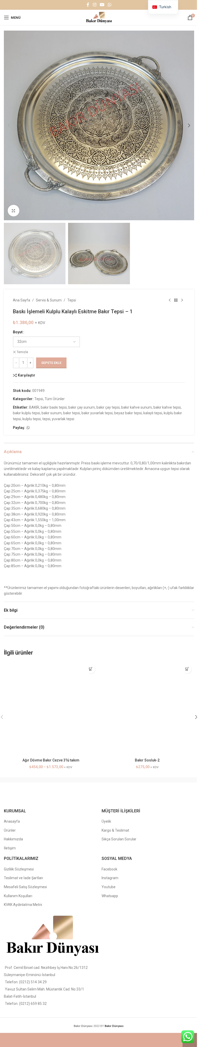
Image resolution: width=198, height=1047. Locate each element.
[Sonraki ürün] (182, 300)
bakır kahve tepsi (167, 407)
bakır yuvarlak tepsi (97, 413)
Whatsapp (110, 896)
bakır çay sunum (81, 407)
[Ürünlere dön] (176, 300)
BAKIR (34, 407)
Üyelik (106, 821)
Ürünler (10, 830)
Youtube (109, 887)
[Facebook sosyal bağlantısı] (88, 5)
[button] (9, 125)
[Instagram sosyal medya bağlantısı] (94, 5)
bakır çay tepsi (108, 407)
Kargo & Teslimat (115, 830)
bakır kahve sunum (136, 407)
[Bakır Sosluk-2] (147, 709)
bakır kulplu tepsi (26, 413)
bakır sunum (52, 413)
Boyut (18, 332)
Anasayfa (12, 821)
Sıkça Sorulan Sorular (119, 839)
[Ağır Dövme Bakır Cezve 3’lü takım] (51, 709)
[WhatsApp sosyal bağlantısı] (109, 5)
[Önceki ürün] (170, 300)
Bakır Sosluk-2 (147, 760)
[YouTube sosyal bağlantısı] (102, 5)
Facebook (109, 869)
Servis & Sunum (49, 300)
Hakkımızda (13, 839)
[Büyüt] (13, 210)
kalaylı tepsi (152, 413)
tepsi (46, 419)
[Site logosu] (99, 17)
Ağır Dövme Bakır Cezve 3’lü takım (50, 760)
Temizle (22, 352)
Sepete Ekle (51, 363)
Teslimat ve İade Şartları (23, 878)
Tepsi (71, 300)
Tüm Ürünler (55, 399)
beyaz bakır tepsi (128, 413)
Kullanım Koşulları (18, 896)
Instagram (110, 878)
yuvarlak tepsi (63, 419)
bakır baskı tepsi (54, 407)
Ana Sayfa (21, 300)
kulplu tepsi (31, 419)
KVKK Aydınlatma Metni (23, 905)
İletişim (10, 848)
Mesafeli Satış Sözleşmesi (25, 887)
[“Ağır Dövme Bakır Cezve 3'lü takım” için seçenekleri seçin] (90, 669)
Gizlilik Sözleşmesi (19, 869)
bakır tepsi (71, 413)
